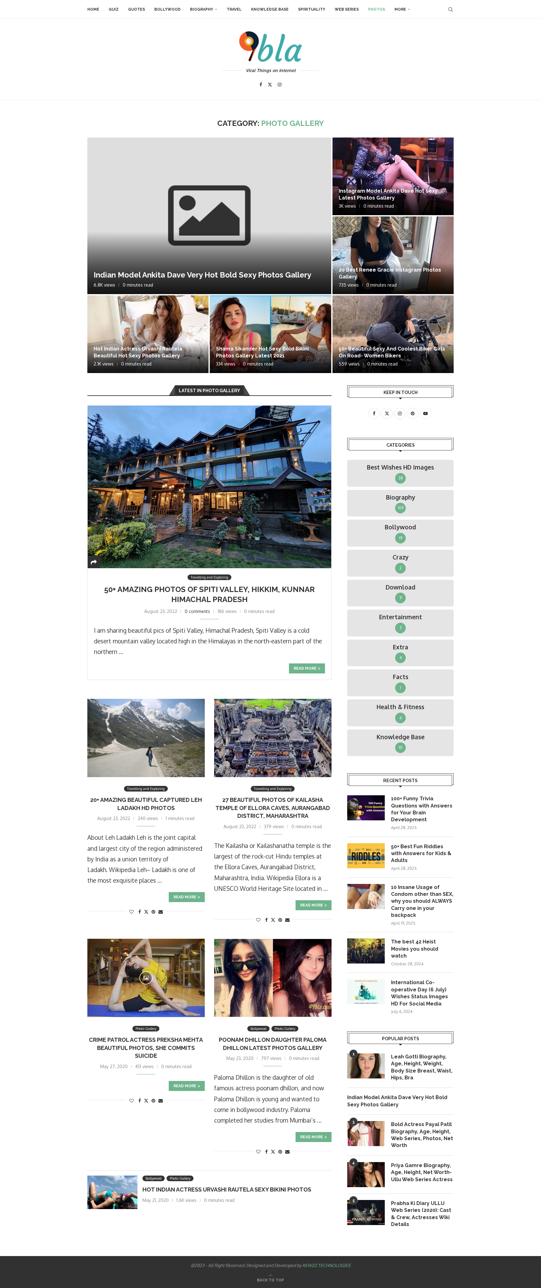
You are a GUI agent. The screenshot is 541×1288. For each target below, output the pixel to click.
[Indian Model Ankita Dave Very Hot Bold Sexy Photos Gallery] (209, 216)
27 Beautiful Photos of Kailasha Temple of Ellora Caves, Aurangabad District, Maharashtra (272, 808)
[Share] (94, 562)
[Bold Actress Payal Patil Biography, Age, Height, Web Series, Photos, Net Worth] (366, 1133)
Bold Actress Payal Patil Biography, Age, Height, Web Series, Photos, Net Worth (422, 1134)
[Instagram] (279, 84)
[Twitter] (270, 84)
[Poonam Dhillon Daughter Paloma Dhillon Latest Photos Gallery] (273, 978)
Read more (305, 668)
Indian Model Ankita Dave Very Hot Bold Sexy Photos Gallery (202, 274)
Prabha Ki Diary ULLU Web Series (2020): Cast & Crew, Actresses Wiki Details (421, 1213)
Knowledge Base (270, 9)
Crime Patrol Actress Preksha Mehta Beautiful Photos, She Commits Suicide (146, 1047)
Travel (234, 9)
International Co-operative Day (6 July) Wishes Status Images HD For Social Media (419, 992)
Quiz (114, 9)
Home (93, 9)
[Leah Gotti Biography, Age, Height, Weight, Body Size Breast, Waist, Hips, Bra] (366, 1065)
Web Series (347, 9)
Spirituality (311, 9)
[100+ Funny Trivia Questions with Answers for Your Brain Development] (366, 807)
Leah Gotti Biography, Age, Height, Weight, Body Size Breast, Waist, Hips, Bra (421, 1067)
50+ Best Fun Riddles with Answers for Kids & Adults (421, 854)
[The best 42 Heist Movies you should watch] (366, 950)
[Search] (450, 9)
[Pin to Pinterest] (153, 911)
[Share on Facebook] (139, 911)
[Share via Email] (160, 911)
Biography (201, 9)
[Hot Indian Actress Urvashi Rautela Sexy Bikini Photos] (112, 1192)
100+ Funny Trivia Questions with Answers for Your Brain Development (421, 809)
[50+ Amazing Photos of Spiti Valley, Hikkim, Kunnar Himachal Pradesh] (209, 486)
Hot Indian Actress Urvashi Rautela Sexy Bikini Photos (226, 1189)
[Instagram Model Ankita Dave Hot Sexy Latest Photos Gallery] (393, 176)
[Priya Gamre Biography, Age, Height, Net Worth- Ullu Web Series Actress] (366, 1174)
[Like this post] (131, 911)
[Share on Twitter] (146, 911)
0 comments (197, 611)
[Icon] (145, 977)
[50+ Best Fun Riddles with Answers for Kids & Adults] (366, 855)
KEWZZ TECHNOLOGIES (326, 1265)
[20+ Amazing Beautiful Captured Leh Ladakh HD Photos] (146, 738)
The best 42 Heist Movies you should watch (414, 949)
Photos (376, 9)
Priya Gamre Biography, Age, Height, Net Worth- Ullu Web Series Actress (422, 1172)
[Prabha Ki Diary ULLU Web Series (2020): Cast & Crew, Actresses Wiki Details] (366, 1212)
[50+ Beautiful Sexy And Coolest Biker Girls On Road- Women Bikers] (393, 334)
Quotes (136, 9)
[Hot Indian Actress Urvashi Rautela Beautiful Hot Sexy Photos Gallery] (148, 334)
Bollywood (167, 9)
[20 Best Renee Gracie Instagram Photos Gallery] (393, 255)
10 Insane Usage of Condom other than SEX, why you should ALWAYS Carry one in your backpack (422, 901)
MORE (400, 9)
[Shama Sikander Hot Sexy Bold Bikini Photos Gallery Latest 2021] (270, 334)
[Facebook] (261, 84)
